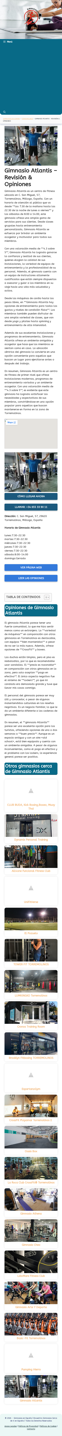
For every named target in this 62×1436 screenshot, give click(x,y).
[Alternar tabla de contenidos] (45, 597)
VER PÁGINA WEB (31, 567)
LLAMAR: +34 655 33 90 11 (31, 506)
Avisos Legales (11, 1426)
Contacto (31, 1429)
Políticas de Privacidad (28, 1426)
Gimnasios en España (11, 119)
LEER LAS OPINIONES (31, 578)
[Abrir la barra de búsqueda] (4, 112)
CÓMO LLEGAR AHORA (31, 496)
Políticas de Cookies (48, 1426)
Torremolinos (27, 119)
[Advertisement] (31, 77)
